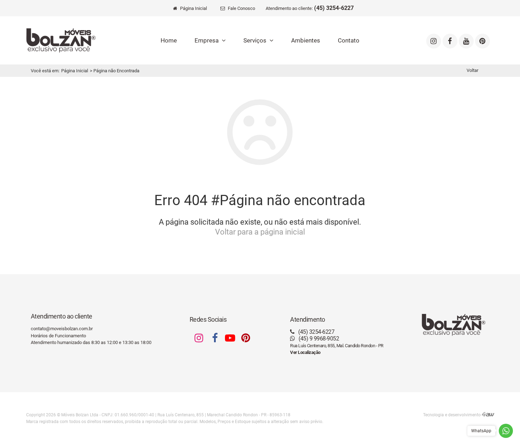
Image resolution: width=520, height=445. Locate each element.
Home (169, 40)
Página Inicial (74, 70)
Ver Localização (305, 352)
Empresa (207, 40)
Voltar (472, 70)
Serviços (255, 40)
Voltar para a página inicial (260, 231)
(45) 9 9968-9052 (318, 338)
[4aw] (488, 414)
